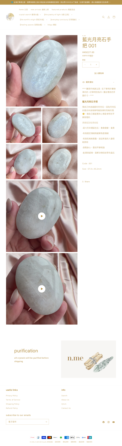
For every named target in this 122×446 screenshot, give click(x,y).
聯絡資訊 (89, 442)
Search (64, 395)
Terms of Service (13, 400)
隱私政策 (66, 442)
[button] (30, 14)
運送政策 (81, 442)
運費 (91, 56)
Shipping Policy (12, 404)
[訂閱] (46, 422)
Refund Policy (12, 408)
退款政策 (58, 442)
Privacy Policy (12, 395)
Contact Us (66, 408)
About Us (65, 400)
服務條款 (73, 442)
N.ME (37, 442)
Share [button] (87, 181)
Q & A (63, 404)
